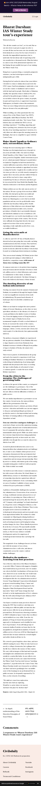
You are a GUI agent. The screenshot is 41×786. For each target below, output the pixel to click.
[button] (20, 783)
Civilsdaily (7, 16)
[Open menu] (33, 16)
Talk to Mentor (20, 10)
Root (12, 40)
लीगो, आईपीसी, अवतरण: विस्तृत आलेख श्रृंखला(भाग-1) (31, 711)
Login (36, 16)
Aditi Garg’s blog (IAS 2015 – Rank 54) (22, 692)
